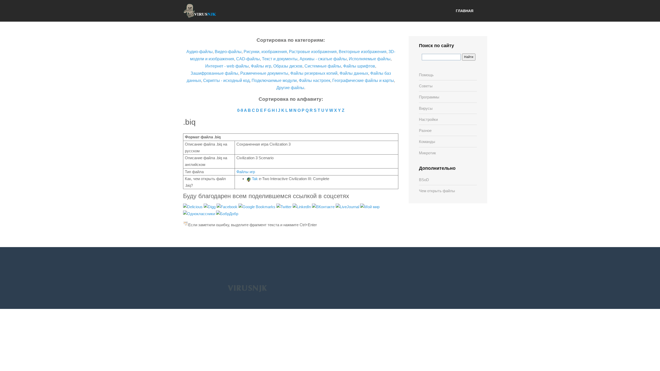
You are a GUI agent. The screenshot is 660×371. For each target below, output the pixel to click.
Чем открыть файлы (437, 191)
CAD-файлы (248, 59)
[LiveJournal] (348, 206)
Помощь (426, 75)
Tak (255, 178)
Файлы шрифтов (359, 66)
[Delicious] (193, 206)
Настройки (428, 119)
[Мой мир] (370, 206)
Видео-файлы (228, 51)
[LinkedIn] (302, 206)
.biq (189, 122)
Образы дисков (287, 66)
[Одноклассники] (199, 213)
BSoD (424, 180)
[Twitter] (284, 206)
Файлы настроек (314, 80)
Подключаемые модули (274, 80)
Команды (427, 141)
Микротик (427, 153)
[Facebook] (227, 206)
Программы (429, 97)
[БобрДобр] (227, 213)
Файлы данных (354, 73)
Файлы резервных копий (313, 73)
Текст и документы (279, 59)
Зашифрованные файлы (214, 73)
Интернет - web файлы (227, 66)
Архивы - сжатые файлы (323, 59)
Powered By (247, 288)
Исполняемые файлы (370, 59)
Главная (464, 11)
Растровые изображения (313, 51)
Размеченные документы (264, 73)
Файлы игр (261, 66)
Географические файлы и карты (363, 80)
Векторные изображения (362, 51)
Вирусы (426, 108)
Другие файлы (290, 88)
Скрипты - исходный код (226, 80)
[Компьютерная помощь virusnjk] (200, 11)
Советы (426, 86)
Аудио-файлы (199, 51)
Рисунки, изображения (265, 51)
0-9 (240, 110)
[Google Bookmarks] (257, 206)
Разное (425, 130)
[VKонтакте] (324, 206)
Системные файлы (322, 66)
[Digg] (210, 206)
